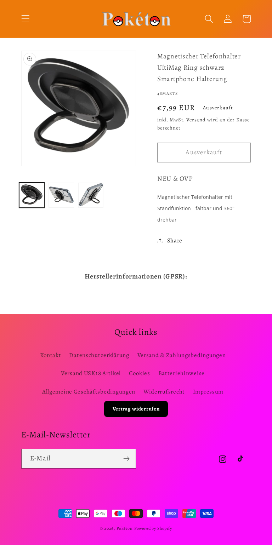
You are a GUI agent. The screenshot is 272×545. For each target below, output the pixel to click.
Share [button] (174, 240)
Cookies (139, 373)
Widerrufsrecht (164, 392)
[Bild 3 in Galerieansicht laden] (90, 195)
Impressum (208, 392)
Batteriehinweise (181, 373)
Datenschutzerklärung (99, 355)
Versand (196, 119)
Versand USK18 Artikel (91, 373)
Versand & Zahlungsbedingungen (181, 355)
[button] (25, 19)
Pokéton (125, 528)
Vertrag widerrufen (136, 408)
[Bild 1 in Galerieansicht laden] (31, 195)
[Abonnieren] (126, 459)
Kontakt (50, 355)
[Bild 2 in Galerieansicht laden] (61, 195)
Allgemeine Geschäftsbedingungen (88, 392)
